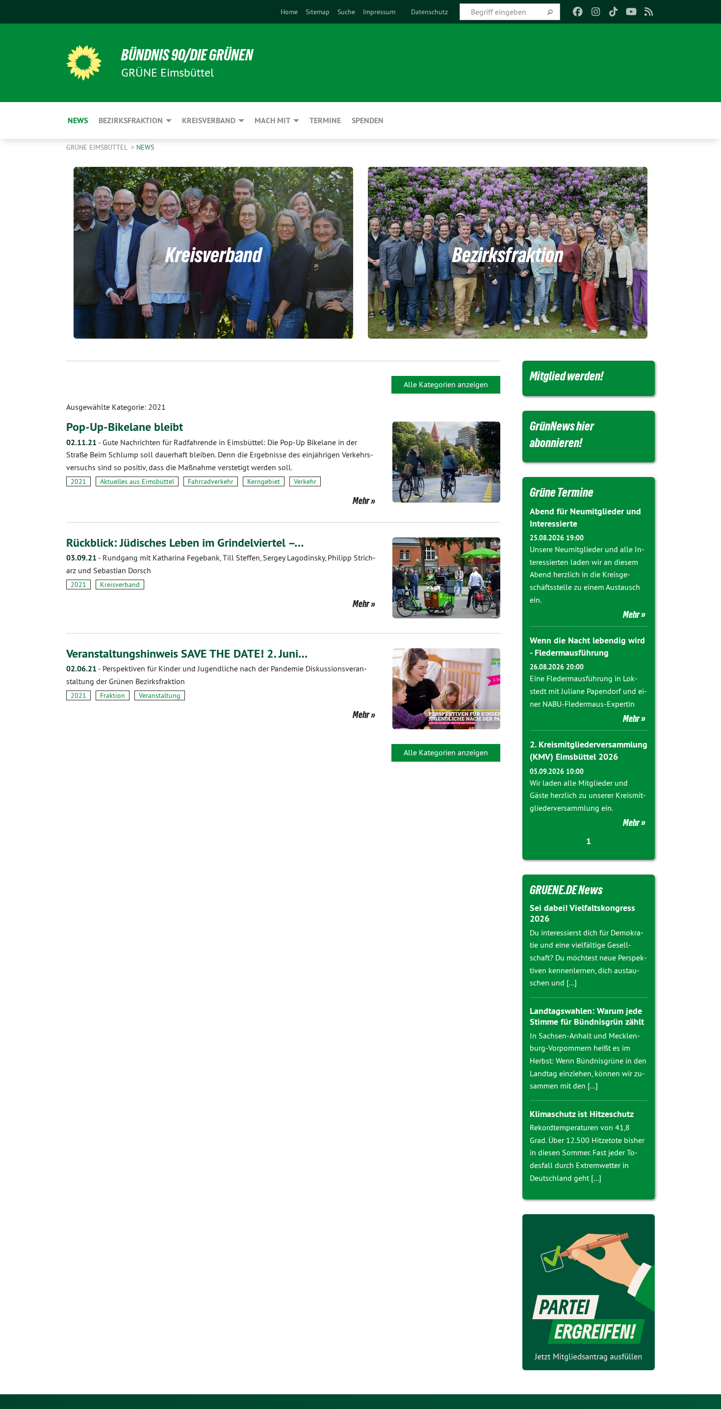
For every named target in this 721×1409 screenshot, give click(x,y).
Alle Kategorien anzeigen (446, 384)
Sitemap (318, 11)
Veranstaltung (159, 695)
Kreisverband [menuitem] (208, 120)
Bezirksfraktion (508, 254)
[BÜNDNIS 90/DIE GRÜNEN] (84, 62)
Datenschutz (429, 11)
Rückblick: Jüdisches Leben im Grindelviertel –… (185, 542)
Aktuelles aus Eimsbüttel (137, 481)
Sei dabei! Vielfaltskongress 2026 (582, 913)
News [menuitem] (78, 120)
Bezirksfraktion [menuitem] (131, 120)
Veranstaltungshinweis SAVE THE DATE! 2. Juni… (187, 653)
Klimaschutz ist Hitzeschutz (582, 1113)
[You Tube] (631, 12)
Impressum (379, 11)
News (145, 147)
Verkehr (305, 481)
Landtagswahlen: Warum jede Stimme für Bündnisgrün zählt (587, 1016)
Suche (346, 11)
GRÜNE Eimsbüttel (97, 147)
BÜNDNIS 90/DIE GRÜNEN (187, 55)
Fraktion (112, 695)
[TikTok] (613, 12)
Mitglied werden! (566, 376)
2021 (78, 481)
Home (289, 11)
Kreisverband (213, 254)
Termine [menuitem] (325, 120)
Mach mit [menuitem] (272, 120)
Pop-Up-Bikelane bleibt (124, 426)
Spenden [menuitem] (368, 120)
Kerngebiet (263, 481)
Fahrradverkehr (210, 481)
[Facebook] (578, 12)
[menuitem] (289, 12)
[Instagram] (596, 12)
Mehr (361, 500)
